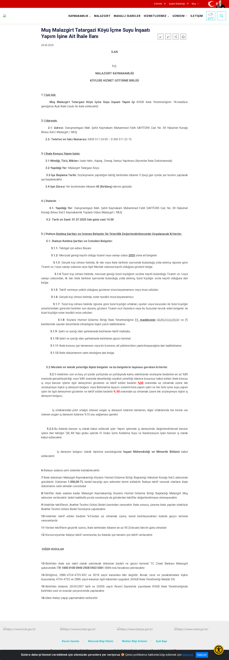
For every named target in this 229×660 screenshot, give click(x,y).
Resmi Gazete (70, 641)
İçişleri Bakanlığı (177, 4)
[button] (176, 36)
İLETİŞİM (197, 16)
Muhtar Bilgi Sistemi (134, 641)
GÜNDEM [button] (178, 16)
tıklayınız (187, 654)
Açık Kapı (161, 641)
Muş (194, 4)
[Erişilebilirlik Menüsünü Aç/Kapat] (219, 650)
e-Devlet (158, 4)
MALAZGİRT (102, 16)
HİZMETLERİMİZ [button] (155, 16)
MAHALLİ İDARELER (127, 16)
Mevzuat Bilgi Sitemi (100, 641)
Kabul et (201, 654)
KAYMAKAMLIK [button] (78, 16)
